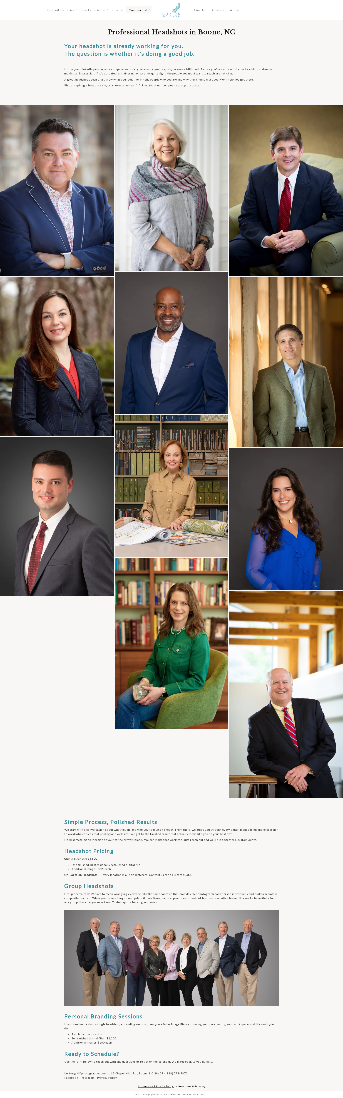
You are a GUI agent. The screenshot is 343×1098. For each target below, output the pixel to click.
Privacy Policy (107, 1077)
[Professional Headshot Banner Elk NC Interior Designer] (171, 486)
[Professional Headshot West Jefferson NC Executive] (286, 190)
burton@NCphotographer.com (85, 1073)
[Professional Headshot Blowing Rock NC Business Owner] (57, 190)
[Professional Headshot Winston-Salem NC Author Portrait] (171, 643)
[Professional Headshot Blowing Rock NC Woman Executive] (171, 188)
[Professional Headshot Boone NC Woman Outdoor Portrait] (57, 356)
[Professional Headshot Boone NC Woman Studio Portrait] (286, 519)
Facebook (71, 1077)
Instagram (88, 1077)
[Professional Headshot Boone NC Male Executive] (286, 362)
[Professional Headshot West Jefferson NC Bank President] (286, 694)
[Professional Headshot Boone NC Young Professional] (57, 516)
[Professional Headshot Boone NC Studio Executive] (171, 343)
